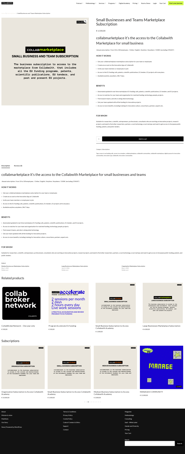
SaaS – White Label (131, 422)
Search (127, 440)
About (3, 412)
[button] (82, 3)
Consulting (128, 419)
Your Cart (162, 3)
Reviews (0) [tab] (18, 166)
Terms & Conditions (69, 412)
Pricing (127, 430)
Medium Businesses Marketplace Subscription (15, 266)
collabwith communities (143, 153)
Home (3, 13)
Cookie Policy (67, 419)
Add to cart (143, 139)
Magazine (128, 412)
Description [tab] (5, 166)
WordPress (18, 427)
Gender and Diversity (132, 426)
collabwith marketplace (157, 153)
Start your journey (175, 3)
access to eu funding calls (106, 153)
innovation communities (125, 155)
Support (65, 426)
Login (155, 3)
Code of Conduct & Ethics (71, 422)
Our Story (4, 422)
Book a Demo (145, 3)
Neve (3, 427)
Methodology (129, 415)
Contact (66, 430)
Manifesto (4, 419)
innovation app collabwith (111, 155)
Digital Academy (124, 3)
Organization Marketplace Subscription (133, 266)
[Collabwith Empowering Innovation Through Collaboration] (7, 3)
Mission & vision (6, 415)
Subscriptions (11, 13)
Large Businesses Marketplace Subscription (75, 266)
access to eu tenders (119, 153)
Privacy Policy (68, 415)
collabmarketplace (131, 153)
